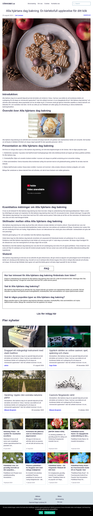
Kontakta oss (55, 3)
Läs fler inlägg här (46, 313)
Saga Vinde (53, 365)
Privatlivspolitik (50, 512)
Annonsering (32, 3)
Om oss (40, 3)
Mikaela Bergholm (10, 410)
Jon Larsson (19, 15)
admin (6, 365)
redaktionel (87, 15)
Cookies (46, 3)
